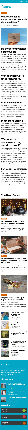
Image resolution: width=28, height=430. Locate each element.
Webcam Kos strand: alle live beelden (17, 351)
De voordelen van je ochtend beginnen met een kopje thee (12, 222)
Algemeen (4, 13)
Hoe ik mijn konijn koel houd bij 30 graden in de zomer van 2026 (18, 333)
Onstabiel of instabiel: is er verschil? (18, 323)
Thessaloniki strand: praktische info (17, 398)
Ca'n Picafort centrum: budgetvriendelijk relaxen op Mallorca (16, 384)
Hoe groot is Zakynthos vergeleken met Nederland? (17, 314)
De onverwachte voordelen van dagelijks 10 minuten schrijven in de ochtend (14, 261)
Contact (10, 375)
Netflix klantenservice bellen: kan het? (16, 391)
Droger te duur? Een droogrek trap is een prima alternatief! (12, 299)
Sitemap (3, 375)
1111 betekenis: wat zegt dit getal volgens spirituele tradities (18, 342)
